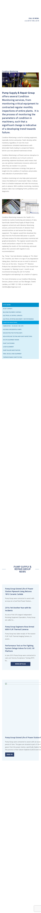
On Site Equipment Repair (11, 340)
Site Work (7, 305)
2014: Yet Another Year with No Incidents (18, 609)
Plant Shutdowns (9, 343)
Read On (10, 754)
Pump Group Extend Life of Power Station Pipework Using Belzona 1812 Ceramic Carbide (19, 591)
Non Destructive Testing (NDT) (12, 333)
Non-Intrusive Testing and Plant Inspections (17, 336)
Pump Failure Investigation (11, 350)
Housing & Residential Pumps (12, 329)
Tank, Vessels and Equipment (12, 354)
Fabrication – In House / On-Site (13, 326)
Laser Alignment (8, 347)
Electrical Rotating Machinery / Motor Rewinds (18, 319)
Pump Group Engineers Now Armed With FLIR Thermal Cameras (19, 628)
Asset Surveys (7, 309)
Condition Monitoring (10, 322)
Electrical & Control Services (12, 315)
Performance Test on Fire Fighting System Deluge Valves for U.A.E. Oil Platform (19, 648)
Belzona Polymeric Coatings (12, 312)
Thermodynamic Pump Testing (12, 357)
